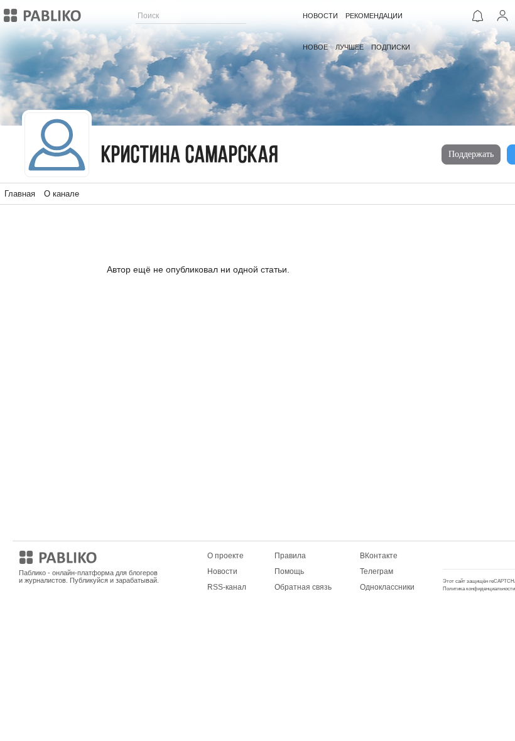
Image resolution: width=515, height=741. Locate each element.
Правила (290, 555)
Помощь (289, 571)
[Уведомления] (477, 15)
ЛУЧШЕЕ (349, 47)
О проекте (225, 555)
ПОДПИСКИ (390, 47)
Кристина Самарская (190, 156)
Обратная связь (303, 587)
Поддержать (471, 154)
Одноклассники (387, 587)
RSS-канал (226, 587)
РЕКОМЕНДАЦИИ (374, 15)
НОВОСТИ (320, 15)
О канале (61, 193)
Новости (222, 571)
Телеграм (376, 571)
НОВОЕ (315, 47)
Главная (19, 193)
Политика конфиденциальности (479, 589)
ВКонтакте (379, 555)
